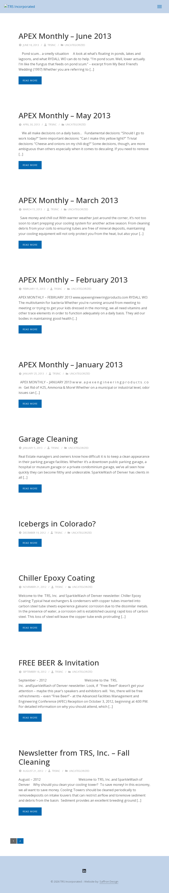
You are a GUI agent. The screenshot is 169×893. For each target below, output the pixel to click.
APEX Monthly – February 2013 (73, 280)
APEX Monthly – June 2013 (65, 36)
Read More (30, 80)
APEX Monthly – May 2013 (64, 115)
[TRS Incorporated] (19, 6)
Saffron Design (109, 881)
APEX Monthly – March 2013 (68, 200)
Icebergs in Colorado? (57, 523)
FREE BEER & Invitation (59, 662)
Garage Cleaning (48, 439)
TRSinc (52, 45)
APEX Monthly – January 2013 (71, 364)
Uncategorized (75, 45)
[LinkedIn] (84, 871)
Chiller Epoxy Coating (57, 578)
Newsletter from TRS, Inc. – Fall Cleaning (74, 757)
